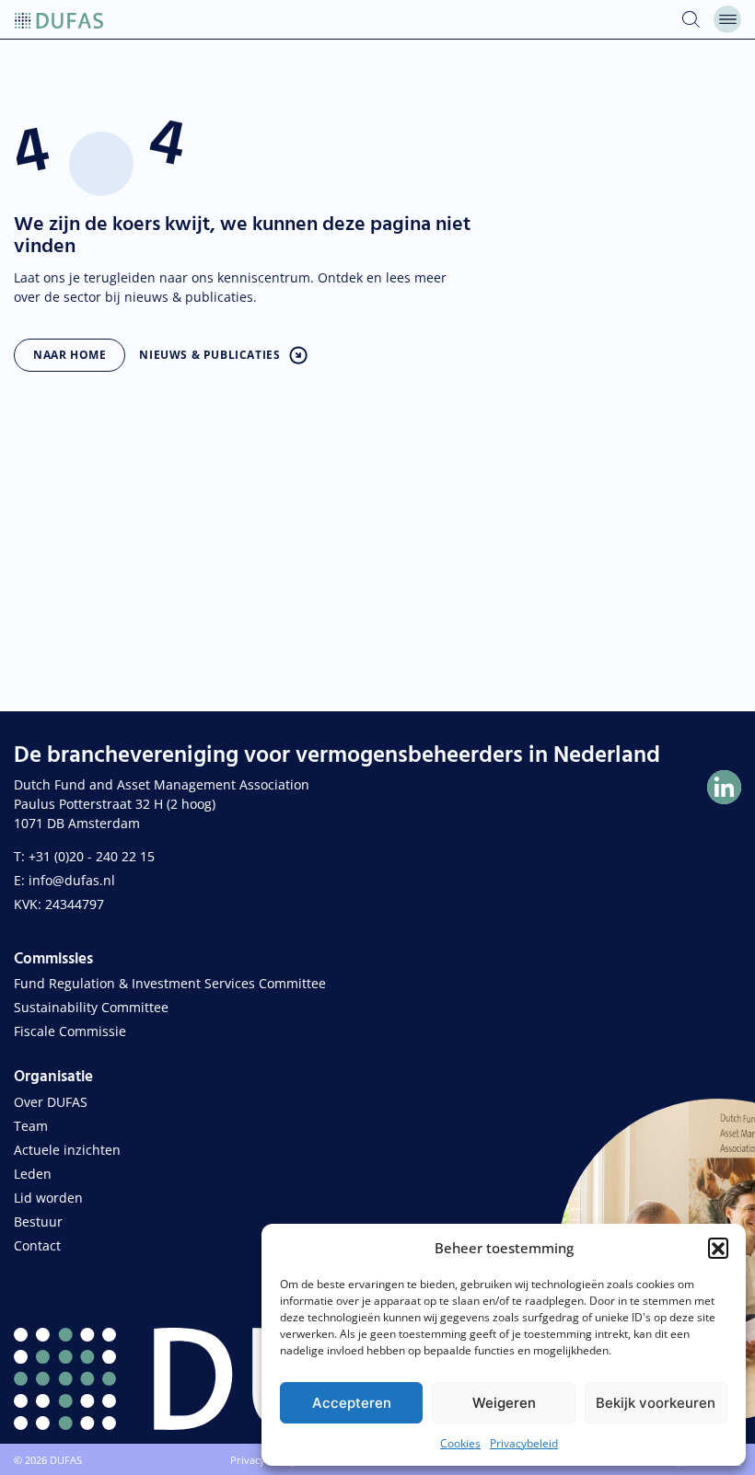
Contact (37, 1245)
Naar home (69, 355)
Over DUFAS (50, 1102)
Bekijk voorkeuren (655, 1403)
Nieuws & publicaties (209, 355)
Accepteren (351, 1403)
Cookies (460, 1443)
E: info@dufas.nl (64, 880)
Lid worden (48, 1197)
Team (31, 1126)
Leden (33, 1173)
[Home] (59, 19)
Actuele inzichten (67, 1149)
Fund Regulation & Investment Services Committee (170, 983)
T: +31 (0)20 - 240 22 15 (84, 856)
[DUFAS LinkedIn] (724, 787)
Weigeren (504, 1403)
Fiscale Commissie (70, 1031)
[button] (718, 1248)
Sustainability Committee (91, 1007)
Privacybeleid (524, 1443)
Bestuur (38, 1221)
